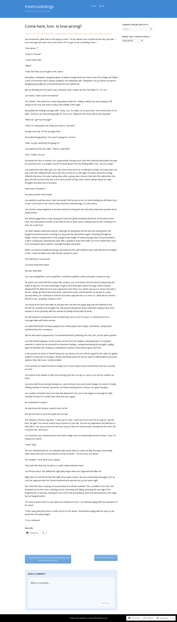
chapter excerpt (67, 33)
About (101, 6)
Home (93, 6)
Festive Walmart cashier (106, 558)
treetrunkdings (39, 6)
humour (85, 33)
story (95, 33)
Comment (105, 603)
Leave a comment (105, 33)
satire (91, 33)
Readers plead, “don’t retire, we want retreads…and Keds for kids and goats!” (48, 559)
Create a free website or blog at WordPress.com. (88, 618)
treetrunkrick (49, 33)
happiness (77, 33)
